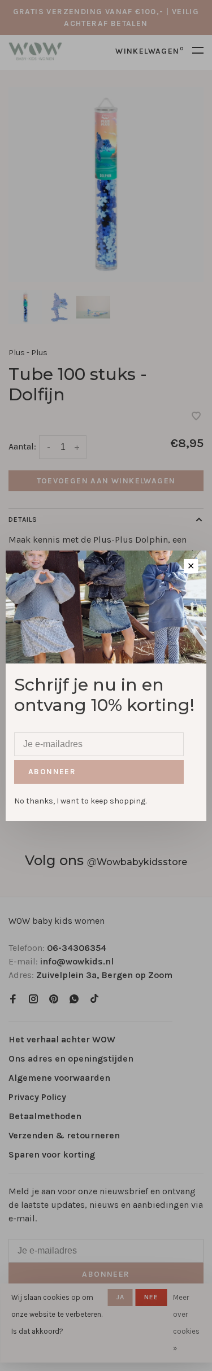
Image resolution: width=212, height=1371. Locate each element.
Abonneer (52, 771)
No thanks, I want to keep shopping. (80, 801)
